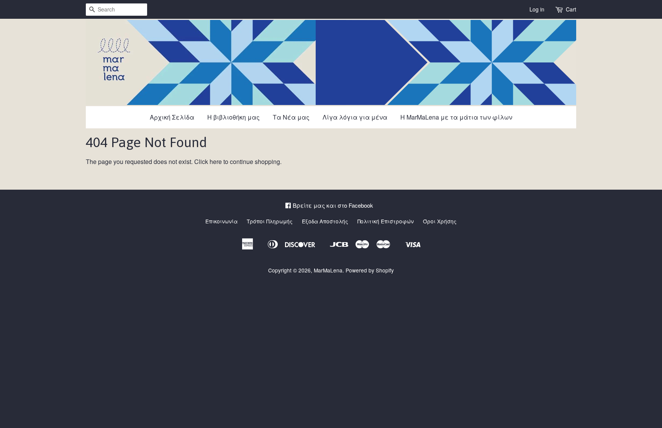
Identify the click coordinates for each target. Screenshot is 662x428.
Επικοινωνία (221, 221)
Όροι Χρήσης (440, 221)
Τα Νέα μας (291, 117)
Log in (536, 9)
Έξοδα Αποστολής (325, 221)
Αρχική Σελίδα (172, 117)
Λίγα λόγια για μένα (355, 117)
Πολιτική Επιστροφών (385, 221)
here (216, 161)
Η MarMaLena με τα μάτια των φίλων (456, 117)
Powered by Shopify (370, 270)
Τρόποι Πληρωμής (270, 221)
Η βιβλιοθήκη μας (233, 117)
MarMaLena (328, 270)
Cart (571, 9)
